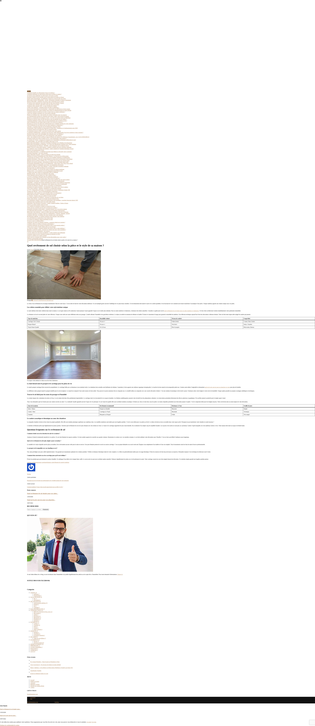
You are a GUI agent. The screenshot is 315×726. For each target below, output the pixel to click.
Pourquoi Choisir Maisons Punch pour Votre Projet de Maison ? (43, 178)
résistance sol (49, 462)
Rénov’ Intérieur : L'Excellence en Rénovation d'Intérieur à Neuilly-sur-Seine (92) (51, 667)
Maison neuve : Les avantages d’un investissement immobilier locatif (45, 170)
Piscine (36, 641)
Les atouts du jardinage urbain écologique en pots (40, 219)
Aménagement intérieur (40, 603)
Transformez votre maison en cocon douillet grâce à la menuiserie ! (44, 193)
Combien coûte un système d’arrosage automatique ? (40, 224)
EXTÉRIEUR (34, 639)
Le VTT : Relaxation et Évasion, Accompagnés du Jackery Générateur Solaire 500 (48, 190)
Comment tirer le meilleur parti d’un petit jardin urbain (41, 201)
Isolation (36, 632)
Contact (32, 687)
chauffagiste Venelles (35, 670)
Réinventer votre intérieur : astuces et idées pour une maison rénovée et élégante (48, 212)
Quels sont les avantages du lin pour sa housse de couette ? (42, 207)
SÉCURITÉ (34, 637)
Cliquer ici (120, 574)
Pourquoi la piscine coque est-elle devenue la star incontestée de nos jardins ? (47, 119)
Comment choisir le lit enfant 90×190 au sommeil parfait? (42, 129)
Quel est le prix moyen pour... (8, 715)
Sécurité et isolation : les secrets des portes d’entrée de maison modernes (45, 169)
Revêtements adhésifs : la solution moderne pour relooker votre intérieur (45, 216)
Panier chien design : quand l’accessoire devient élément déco (43, 198)
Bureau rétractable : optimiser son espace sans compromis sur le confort (45, 101)
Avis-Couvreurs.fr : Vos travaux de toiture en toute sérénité (45, 664)
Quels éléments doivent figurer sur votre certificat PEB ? (41, 175)
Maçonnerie (37, 613)
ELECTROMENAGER (37, 609)
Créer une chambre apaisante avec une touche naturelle (41, 113)
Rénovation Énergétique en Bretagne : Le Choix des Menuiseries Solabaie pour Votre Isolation (51, 144)
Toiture (36, 614)
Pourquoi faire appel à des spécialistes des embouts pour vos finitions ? (45, 134)
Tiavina (31, 249)
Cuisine (36, 623)
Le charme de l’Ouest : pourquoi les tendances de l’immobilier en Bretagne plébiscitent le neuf (51, 140)
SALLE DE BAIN (36, 597)
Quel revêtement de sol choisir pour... (10, 709)
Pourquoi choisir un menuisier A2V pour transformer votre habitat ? (44, 135)
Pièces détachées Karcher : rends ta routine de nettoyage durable (43, 154)
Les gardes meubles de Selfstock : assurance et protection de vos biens (45, 197)
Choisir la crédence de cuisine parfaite (37, 235)
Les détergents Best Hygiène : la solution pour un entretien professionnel (46, 210)
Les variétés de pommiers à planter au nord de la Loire (41, 206)
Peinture (36, 604)
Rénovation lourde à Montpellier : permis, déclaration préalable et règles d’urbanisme (49, 100)
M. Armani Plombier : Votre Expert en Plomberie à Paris (44, 662)
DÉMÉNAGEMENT (36, 644)
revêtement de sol (57, 462)
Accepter (89, 722)
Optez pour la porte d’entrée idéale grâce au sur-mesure (41, 226)
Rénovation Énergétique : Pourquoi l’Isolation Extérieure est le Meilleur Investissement (49, 143)
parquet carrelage (41, 462)
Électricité (37, 616)
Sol (41, 240)
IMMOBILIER (35, 645)
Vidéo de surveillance (40, 638)
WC (35, 598)
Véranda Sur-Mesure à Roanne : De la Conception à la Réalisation (44, 185)
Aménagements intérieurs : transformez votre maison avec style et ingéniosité (47, 184)
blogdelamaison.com (32, 694)
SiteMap (57, 702)
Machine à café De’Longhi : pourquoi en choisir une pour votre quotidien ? (46, 229)
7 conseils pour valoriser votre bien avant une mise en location (43, 104)
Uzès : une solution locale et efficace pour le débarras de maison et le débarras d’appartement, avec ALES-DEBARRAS (58, 137)
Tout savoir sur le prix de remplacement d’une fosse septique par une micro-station (48, 179)
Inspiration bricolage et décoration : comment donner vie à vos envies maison (47, 209)
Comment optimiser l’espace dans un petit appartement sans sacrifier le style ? (47, 120)
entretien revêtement (32, 462)
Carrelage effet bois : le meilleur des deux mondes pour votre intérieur (45, 215)
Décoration (37, 600)
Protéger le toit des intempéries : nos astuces (38, 231)
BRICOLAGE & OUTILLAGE (43, 612)
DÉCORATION (35, 240)
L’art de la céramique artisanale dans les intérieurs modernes (42, 176)
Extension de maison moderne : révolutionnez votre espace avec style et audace (47, 187)
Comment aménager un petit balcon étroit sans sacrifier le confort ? (44, 94)
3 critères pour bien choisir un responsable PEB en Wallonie (42, 172)
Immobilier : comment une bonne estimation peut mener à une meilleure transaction (48, 182)
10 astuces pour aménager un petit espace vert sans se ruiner (42, 95)
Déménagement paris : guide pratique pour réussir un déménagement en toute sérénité (49, 110)
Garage (36, 628)
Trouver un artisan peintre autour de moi (37, 204)
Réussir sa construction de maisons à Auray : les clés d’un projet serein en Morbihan (48, 117)
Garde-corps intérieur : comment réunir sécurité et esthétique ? (43, 107)
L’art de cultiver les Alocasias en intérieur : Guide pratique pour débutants (46, 232)
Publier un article (34, 681)
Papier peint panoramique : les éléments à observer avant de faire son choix (46, 98)
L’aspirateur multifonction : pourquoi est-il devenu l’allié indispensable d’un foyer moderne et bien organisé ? (55, 132)
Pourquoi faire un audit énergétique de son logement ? (41, 168)
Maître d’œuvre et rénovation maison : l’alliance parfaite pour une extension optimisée (49, 147)
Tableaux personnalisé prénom (35, 238)
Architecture (34, 650)
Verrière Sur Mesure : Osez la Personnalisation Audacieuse (42, 191)
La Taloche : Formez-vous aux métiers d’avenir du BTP (41, 196)
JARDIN (33, 592)
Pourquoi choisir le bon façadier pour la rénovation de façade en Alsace (45, 97)
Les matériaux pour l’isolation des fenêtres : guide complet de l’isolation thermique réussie (50, 148)
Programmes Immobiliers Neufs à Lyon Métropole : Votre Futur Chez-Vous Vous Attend (50, 163)
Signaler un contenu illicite (37, 686)
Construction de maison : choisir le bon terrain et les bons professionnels (45, 181)
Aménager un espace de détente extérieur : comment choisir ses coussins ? (46, 222)
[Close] (0, 1)
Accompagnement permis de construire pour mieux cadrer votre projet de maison (48, 116)
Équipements (37, 595)
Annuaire (32, 683)
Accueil (29, 240)
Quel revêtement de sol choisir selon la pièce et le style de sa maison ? (45, 122)
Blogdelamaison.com (32, 702)
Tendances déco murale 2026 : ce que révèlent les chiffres (42, 106)
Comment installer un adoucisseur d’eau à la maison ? (41, 92)
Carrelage (37, 607)
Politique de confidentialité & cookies (9, 725)
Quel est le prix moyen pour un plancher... (41, 500)
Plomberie (37, 619)
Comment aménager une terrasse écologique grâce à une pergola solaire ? (46, 225)
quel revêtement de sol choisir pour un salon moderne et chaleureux (181, 310)
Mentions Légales (35, 684)
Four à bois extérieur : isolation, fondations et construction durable (44, 188)
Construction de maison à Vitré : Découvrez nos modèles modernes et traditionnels (48, 157)
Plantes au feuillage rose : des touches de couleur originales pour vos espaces (47, 115)
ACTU (32, 651)
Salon (36, 626)
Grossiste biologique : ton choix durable (37, 153)
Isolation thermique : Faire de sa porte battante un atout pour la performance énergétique (49, 159)
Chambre (37, 625)
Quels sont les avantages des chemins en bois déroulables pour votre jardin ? (46, 237)
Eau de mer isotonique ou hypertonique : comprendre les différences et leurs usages (48, 109)
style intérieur (65, 462)
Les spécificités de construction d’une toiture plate (40, 218)
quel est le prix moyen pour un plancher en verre (217, 387)
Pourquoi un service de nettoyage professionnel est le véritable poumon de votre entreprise (50, 123)
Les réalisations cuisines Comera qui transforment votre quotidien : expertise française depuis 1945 (52, 200)
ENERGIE (34, 631)
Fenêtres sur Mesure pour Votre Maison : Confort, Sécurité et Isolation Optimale (47, 166)
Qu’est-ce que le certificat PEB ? (36, 221)
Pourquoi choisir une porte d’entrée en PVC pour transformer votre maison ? (47, 138)
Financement (34, 648)
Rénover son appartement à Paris (35, 150)
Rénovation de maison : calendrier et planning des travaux (42, 194)
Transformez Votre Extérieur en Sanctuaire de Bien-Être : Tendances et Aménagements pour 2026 (52, 128)
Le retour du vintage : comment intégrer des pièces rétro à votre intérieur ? (46, 228)
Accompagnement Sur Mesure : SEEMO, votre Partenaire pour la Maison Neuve (48, 145)
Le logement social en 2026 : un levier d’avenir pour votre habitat (44, 131)
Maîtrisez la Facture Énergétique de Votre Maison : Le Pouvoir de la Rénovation (48, 156)
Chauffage (37, 634)
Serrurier (36, 620)
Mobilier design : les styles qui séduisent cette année (40, 173)
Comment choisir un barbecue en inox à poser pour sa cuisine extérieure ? (46, 112)
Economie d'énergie (39, 635)
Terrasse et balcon (39, 642)
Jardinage (37, 594)
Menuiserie (37, 617)
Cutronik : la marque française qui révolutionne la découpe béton (44, 126)
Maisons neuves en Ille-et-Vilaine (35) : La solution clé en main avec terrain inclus (48, 160)
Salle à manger (38, 629)
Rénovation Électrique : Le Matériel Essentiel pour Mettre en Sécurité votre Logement (49, 151)
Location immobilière (36, 647)
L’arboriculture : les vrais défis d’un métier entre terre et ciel (42, 141)
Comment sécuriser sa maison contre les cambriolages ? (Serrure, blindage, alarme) (48, 213)
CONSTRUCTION (36, 610)
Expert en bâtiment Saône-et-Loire (39, 673)
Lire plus (94, 722)
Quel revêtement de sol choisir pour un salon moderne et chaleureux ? (45, 125)
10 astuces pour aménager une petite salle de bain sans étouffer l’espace (45, 103)
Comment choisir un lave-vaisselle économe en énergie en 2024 (43, 234)
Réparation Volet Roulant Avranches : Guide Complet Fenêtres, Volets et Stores (47, 203)
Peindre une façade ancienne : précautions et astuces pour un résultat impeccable (47, 162)
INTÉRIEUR (34, 622)
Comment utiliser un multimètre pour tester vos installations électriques (45, 165)
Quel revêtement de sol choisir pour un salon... (42, 493)
